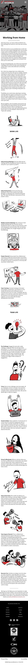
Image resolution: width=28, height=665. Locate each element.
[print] (26, 208)
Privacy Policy (4, 659)
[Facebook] (17, 620)
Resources (20, 616)
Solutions (8, 614)
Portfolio (8, 616)
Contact (20, 610)
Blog (20, 612)
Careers (20, 614)
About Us (20, 607)
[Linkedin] (14, 620)
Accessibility (24, 659)
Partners (8, 612)
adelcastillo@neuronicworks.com (17, 597)
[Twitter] (11, 620)
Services (7, 610)
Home (7, 607)
